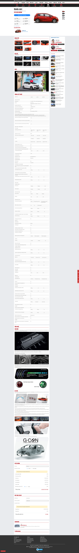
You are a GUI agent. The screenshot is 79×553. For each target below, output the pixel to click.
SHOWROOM (23, 2)
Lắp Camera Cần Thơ (16, 541)
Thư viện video (29, 542)
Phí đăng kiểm (17, 482)
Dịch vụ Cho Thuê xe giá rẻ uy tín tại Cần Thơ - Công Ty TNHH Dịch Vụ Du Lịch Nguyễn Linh (60, 86)
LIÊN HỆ (63, 2)
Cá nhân (29, 468)
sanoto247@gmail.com (18, 0)
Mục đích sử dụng (17, 468)
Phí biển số (17, 478)
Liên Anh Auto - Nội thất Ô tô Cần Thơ (60, 73)
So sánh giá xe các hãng (30, 540)
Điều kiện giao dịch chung (43, 540)
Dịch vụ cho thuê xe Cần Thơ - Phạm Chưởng (59, 95)
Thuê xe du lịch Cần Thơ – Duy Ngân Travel (59, 89)
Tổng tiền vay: (17, 509)
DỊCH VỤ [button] (50, 2)
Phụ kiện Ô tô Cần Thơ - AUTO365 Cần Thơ (60, 69)
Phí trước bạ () (18, 476)
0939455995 (59, 42)
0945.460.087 (24, 0)
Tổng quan (17, 6)
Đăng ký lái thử (61, 44)
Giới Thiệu (15, 538)
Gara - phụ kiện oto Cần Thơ (17, 540)
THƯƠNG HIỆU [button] (41, 2)
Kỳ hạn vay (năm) (17, 500)
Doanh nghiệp (34, 468)
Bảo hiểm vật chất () (18, 486)
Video (35, 6)
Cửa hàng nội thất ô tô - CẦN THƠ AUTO (60, 66)
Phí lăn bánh (54, 6)
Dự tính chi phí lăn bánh (30, 538)
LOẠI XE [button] (36, 2)
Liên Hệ (15, 542)
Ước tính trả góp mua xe (30, 539)
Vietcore (41, 551)
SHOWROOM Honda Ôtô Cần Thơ (55, 37)
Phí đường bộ (17, 480)
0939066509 (59, 48)
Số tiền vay (16, 498)
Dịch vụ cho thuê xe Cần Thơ (17, 539)
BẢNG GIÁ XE (32, 2)
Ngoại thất (23, 6)
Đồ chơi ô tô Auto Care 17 (59, 100)
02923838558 (22, 527)
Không (29, 486)
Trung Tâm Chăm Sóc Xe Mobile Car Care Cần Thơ (60, 56)
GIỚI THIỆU (59, 2)
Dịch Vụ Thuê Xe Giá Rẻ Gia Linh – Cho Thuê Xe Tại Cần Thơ (60, 80)
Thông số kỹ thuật (41, 6)
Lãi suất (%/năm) (17, 503)
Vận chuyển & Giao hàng (43, 539)
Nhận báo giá (54, 44)
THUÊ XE (27, 2)
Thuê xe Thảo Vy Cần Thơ (59, 76)
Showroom (61, 6)
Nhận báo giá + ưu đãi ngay (22, 15)
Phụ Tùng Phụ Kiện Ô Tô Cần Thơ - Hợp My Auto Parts (60, 59)
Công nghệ (48, 6)
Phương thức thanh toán (43, 541)
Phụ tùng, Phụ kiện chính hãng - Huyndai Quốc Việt (60, 63)
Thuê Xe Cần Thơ (29, 541)
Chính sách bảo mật (42, 538)
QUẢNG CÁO (55, 2)
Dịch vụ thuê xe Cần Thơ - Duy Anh (59, 92)
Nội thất (29, 6)
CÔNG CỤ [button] (46, 2)
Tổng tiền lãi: (17, 511)
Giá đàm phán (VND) (18, 474)
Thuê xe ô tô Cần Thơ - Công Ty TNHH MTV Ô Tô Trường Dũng (60, 98)
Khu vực (16, 466)
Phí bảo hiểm (17, 484)
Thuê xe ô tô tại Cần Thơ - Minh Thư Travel (60, 83)
